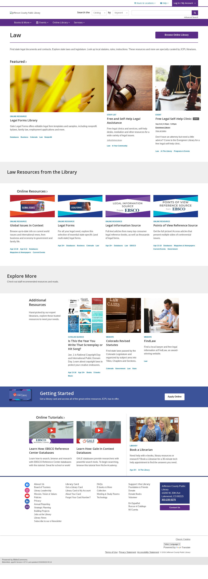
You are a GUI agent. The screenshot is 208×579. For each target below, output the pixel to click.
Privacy (37, 501)
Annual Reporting (42, 504)
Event (158, 115)
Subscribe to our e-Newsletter (48, 521)
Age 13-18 (14, 249)
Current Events (39, 252)
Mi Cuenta (133, 509)
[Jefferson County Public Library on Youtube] (27, 495)
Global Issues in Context (26, 225)
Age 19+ (61, 246)
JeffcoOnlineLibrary (114, 140)
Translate (186, 547)
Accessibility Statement (148, 552)
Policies (37, 497)
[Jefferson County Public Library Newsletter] (27, 506)
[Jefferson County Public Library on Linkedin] (27, 501)
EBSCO (133, 246)
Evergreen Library (163, 128)
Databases (14, 137)
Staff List (111, 115)
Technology (102, 497)
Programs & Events (182, 151)
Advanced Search (191, 17)
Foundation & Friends (138, 487)
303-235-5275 (169, 500)
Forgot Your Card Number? (78, 497)
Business (24, 137)
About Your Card (73, 494)
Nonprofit (48, 137)
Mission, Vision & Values (45, 494)
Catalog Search (76, 337)
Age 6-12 (23, 249)
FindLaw (150, 341)
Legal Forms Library (23, 120)
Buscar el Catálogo (137, 506)
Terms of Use (111, 552)
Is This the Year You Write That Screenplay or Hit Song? (85, 345)
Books (89, 373)
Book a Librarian (141, 450)
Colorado (33, 137)
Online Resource (18, 116)
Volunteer (132, 497)
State (134, 369)
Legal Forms (66, 225)
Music (70, 376)
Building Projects (42, 511)
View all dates (161, 131)
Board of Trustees (42, 487)
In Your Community (119, 146)
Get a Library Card (74, 487)
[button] (144, 3)
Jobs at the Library (42, 514)
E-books (97, 373)
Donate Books (135, 494)
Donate (131, 490)
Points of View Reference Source (175, 225)
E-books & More (104, 487)
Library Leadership (42, 490)
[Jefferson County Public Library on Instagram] (27, 490)
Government (173, 249)
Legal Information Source (123, 225)
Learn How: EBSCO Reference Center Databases (49, 451)
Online (31, 191)
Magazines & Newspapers (20, 252)
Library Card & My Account (78, 490)
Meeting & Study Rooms (108, 494)
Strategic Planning (42, 507)
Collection (101, 490)
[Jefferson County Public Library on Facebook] (27, 484)
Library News (40, 517)
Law (41, 137)
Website (110, 337)
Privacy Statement (127, 552)
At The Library (166, 151)
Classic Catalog (183, 539)
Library (133, 446)
